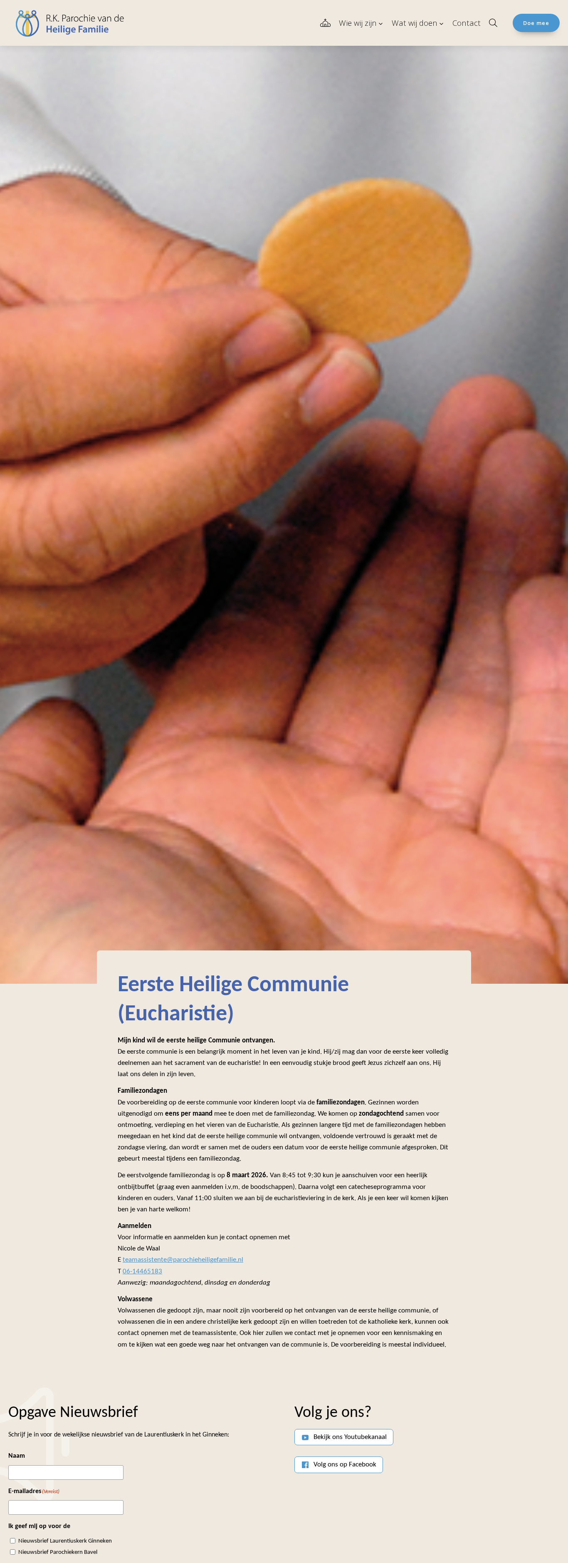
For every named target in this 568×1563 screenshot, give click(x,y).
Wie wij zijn (358, 22)
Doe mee (536, 23)
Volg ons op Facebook (345, 1464)
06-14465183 (142, 1271)
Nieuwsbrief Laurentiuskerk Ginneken (65, 1541)
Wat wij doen (414, 22)
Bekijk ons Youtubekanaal (350, 1437)
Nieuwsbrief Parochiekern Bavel (57, 1552)
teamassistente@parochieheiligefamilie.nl (183, 1259)
